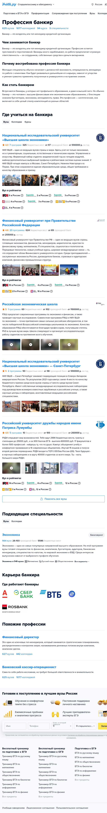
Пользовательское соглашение (72, 808)
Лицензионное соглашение (40, 808)
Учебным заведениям (13, 808)
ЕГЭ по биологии (83, 766)
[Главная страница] (9, 4)
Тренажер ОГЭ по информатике (48, 786)
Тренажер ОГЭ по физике (52, 792)
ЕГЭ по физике (82, 775)
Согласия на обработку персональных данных (86, 735)
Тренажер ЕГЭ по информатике (11, 786)
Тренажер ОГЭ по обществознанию (48, 774)
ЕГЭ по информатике (85, 770)
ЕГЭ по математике (84, 757)
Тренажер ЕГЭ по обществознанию (11, 774)
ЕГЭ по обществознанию (87, 762)
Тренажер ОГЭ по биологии (53, 779)
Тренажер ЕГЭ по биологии (16, 779)
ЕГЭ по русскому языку (87, 753)
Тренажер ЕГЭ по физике (15, 792)
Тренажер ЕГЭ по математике (11, 766)
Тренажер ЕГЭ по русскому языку (16, 758)
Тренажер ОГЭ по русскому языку (53, 758)
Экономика (11, 535)
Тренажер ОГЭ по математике (48, 766)
